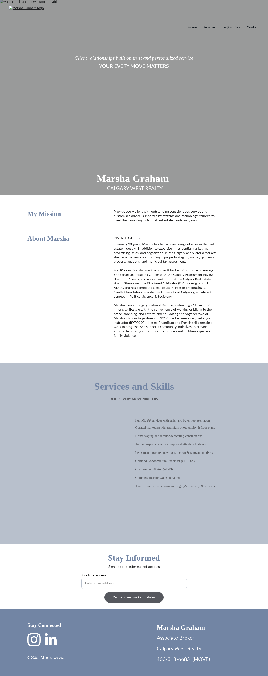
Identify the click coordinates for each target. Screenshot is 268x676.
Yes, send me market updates (134, 597)
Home (192, 27)
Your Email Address (93, 575)
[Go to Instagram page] (34, 639)
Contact (253, 27)
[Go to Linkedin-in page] (50, 639)
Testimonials (231, 27)
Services (209, 27)
